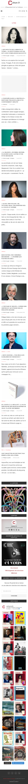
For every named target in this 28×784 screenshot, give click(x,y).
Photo (2, 450)
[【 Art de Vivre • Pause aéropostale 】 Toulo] (8, 723)
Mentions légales (6, 778)
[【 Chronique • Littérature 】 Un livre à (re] (20, 708)
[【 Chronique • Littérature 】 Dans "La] (8, 618)
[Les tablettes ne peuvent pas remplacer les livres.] (14, 439)
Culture (8, 351)
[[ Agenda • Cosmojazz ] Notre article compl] (8, 708)
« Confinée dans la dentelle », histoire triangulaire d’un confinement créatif (13, 100)
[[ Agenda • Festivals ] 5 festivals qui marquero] (20, 663)
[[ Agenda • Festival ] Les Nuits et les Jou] (8, 738)
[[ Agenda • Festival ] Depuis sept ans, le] (8, 663)
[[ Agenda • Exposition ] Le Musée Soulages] (20, 693)
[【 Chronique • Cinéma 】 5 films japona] (20, 648)
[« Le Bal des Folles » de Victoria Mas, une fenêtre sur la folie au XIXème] (14, 189)
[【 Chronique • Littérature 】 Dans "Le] (20, 738)
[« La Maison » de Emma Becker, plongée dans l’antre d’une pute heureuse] (14, 137)
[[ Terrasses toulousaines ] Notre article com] (8, 753)
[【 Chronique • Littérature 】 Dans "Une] (8, 693)
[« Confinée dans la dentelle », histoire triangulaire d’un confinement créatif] (14, 83)
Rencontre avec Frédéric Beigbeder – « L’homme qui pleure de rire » (11, 256)
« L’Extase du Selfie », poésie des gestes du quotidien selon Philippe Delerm (14, 308)
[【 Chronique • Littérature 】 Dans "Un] (20, 678)
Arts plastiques (8, 450)
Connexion (13, 778)
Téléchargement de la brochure (14, 571)
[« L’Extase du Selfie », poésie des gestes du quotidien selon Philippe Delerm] (14, 292)
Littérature (3, 46)
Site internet (14, 568)
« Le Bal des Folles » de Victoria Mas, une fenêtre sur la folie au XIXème (13, 205)
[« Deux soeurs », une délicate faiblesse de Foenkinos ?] (14, 340)
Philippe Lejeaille (7, 458)
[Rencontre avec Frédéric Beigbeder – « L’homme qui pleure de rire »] (14, 240)
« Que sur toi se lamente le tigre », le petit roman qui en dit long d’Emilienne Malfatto (13, 51)
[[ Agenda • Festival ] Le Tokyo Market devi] (20, 618)
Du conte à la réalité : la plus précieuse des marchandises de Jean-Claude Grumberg (13, 406)
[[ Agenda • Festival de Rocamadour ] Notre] (20, 723)
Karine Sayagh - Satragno (8, 56)
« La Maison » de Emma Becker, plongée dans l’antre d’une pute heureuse (13, 154)
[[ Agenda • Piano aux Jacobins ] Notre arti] (20, 633)
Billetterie (14, 573)
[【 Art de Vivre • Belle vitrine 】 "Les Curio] (20, 753)
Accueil (3, 16)
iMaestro (5, 104)
